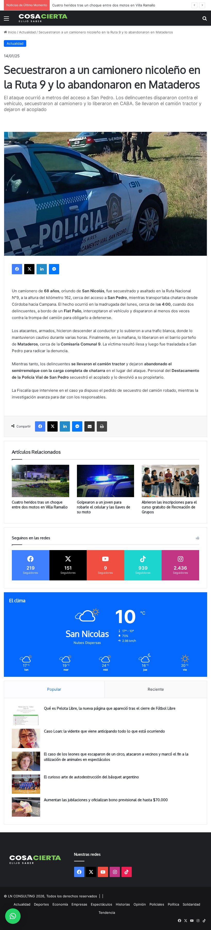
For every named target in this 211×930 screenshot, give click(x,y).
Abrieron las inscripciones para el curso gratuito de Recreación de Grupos (169, 507)
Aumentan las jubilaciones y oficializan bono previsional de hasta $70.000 (106, 800)
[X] (29, 269)
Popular (54, 689)
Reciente (156, 689)
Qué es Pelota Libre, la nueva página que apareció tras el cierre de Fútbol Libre (109, 708)
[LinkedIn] (42, 269)
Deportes (41, 904)
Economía (60, 904)
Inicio (11, 32)
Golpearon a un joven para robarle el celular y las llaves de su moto (103, 507)
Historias (123, 904)
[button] (13, 916)
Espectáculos (101, 904)
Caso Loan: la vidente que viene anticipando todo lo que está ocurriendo (104, 731)
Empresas (79, 904)
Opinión (140, 904)
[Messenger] (54, 269)
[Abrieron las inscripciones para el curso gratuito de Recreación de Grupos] (170, 481)
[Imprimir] (102, 426)
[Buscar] (204, 20)
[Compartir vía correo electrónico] (89, 426)
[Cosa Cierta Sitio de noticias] (43, 18)
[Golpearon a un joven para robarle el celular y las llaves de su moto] (105, 481)
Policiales (157, 904)
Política (173, 904)
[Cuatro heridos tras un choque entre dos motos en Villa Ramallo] (40, 481)
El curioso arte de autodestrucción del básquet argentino (91, 777)
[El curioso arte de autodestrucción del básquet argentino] (26, 784)
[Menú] (6, 20)
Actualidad (27, 32)
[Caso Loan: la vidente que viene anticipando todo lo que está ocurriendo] (26, 738)
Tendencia (107, 912)
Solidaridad (191, 904)
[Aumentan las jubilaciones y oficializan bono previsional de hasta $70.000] (26, 807)
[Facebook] (17, 269)
